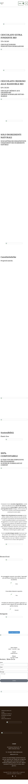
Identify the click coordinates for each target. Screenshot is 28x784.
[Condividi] (7, 781)
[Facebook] (12, 776)
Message (2, 671)
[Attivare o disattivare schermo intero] (12, 781)
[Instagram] (15, 776)
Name (1, 662)
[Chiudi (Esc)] (2, 781)
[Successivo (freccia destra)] (7, 783)
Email (1, 667)
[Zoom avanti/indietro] (17, 781)
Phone (14, 656)
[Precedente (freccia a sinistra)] (2, 783)
